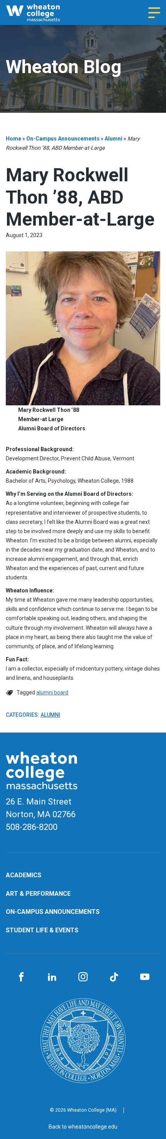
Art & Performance (38, 893)
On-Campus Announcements (63, 138)
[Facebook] (21, 977)
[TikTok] (113, 977)
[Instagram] (83, 977)
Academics (23, 875)
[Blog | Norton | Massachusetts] (40, 12)
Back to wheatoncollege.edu (83, 1127)
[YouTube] (144, 977)
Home (13, 138)
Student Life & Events (42, 930)
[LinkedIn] (52, 977)
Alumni (113, 138)
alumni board (52, 692)
